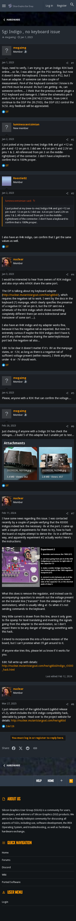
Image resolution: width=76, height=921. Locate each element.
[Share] (67, 63)
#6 (72, 426)
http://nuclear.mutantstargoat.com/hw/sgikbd (38, 720)
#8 (72, 704)
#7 (72, 513)
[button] (4, 5)
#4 (72, 274)
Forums (6, 860)
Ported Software (11, 882)
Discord (6, 867)
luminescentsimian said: (18, 200)
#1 (72, 63)
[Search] (72, 4)
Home (5, 852)
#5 (72, 393)
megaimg (10, 37)
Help (39, 781)
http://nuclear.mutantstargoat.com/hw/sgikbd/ (30, 294)
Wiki (4, 874)
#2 (72, 139)
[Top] (61, 781)
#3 (72, 193)
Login (5, 901)
